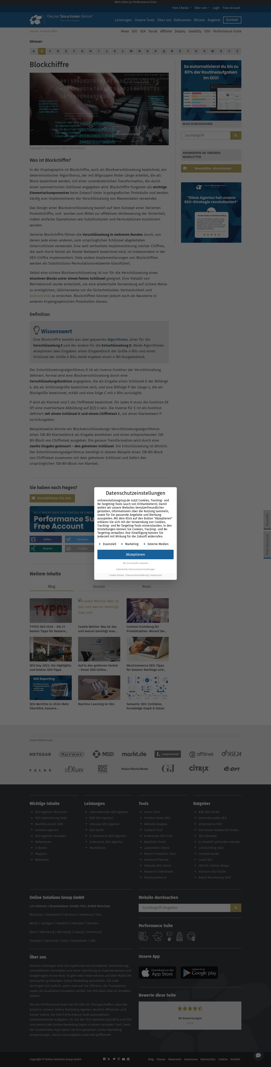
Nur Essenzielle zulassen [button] (135, 563)
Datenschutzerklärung (137, 575)
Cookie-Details (116, 575)
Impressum (156, 575)
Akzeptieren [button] (135, 554)
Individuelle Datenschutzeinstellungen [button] (135, 569)
